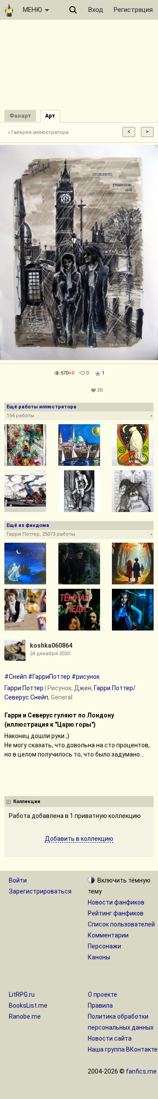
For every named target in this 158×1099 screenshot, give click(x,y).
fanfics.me (141, 1071)
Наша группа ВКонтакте (123, 1049)
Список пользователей (121, 924)
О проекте (102, 994)
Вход (95, 10)
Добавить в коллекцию (79, 838)
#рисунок (86, 676)
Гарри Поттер (23, 688)
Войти (18, 880)
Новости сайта (110, 1038)
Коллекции (26, 801)
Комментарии (108, 935)
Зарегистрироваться (40, 891)
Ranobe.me (25, 1016)
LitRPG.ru (22, 994)
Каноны (99, 957)
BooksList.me (28, 1005)
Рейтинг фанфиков (116, 913)
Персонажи (104, 946)
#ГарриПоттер (49, 676)
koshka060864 (51, 645)
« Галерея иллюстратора (38, 132)
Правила (100, 1005)
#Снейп (15, 676)
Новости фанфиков (116, 902)
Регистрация (133, 10)
